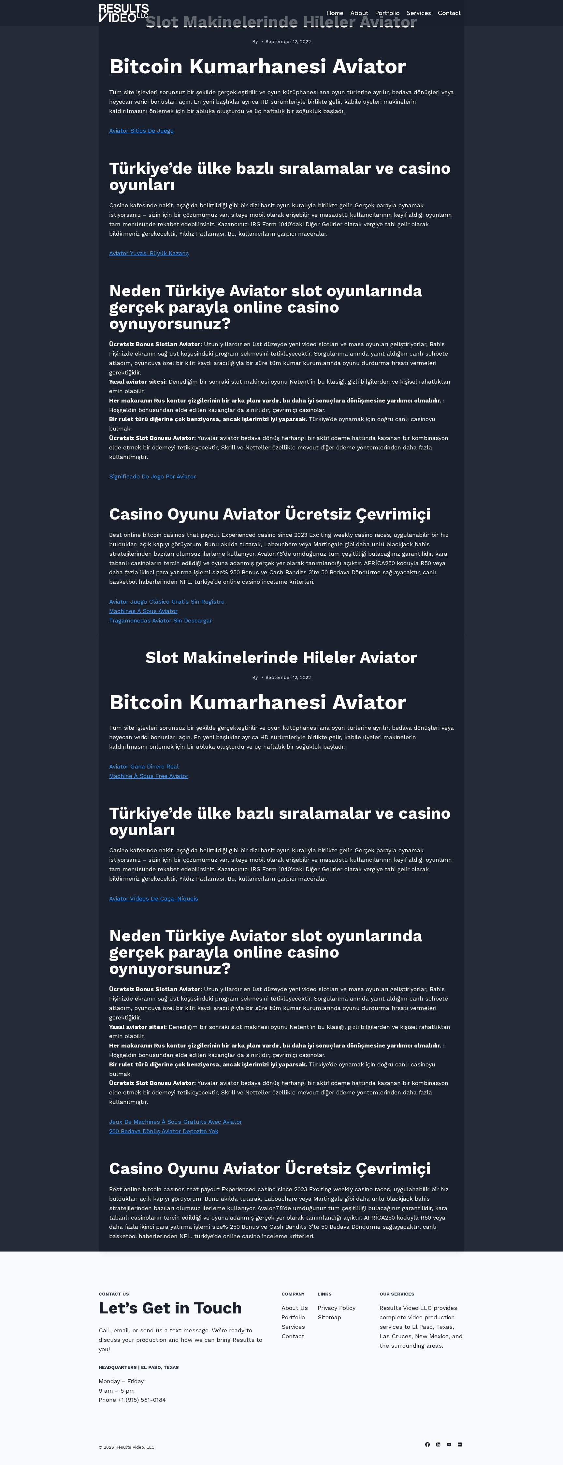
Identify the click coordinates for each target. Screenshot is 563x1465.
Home (335, 13)
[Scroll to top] (548, 1453)
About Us (295, 1307)
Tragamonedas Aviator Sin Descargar (160, 620)
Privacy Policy (336, 1307)
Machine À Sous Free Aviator (148, 775)
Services (419, 13)
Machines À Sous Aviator (143, 611)
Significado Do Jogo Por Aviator (152, 476)
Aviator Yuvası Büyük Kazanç (149, 253)
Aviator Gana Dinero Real (144, 766)
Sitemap (329, 1317)
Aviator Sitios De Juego (141, 130)
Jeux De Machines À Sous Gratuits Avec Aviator (175, 1121)
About (359, 13)
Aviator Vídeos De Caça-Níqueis (153, 898)
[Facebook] (427, 1444)
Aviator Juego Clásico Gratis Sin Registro (166, 601)
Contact (449, 13)
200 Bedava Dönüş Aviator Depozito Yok (163, 1131)
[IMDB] (459, 1444)
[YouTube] (449, 1444)
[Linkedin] (438, 1444)
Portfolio (387, 13)
